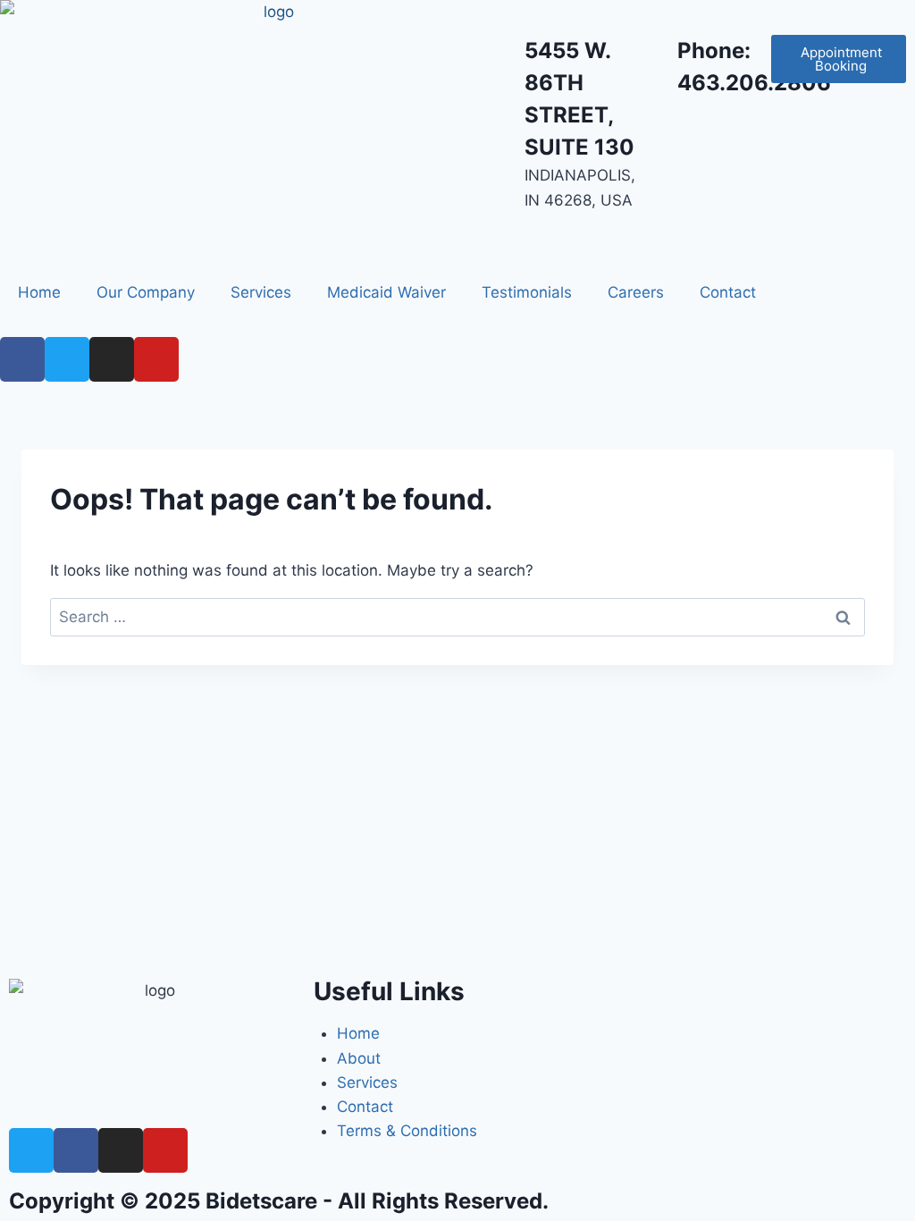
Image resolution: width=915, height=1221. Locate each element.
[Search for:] (457, 617)
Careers (636, 292)
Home (39, 292)
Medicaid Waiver (386, 292)
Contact (728, 292)
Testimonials (527, 292)
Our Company (146, 292)
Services (261, 292)
